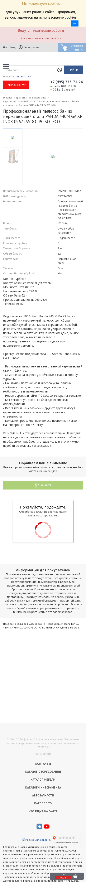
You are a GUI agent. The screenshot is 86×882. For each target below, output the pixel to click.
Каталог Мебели (43, 779)
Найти (73, 70)
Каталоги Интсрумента (43, 787)
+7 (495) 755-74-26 (67, 81)
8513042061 (23, 76)
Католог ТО (43, 803)
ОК (74, 23)
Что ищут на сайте (43, 811)
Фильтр (45, 485)
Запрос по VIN (16, 85)
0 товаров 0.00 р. (77, 48)
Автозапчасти (43, 795)
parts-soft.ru (43, 754)
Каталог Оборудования (43, 771)
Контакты (43, 764)
